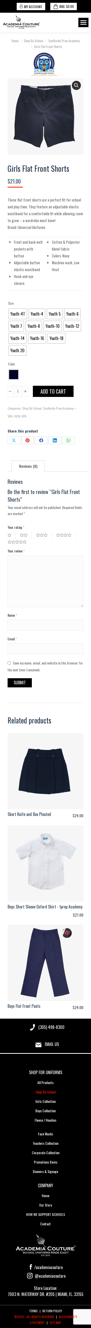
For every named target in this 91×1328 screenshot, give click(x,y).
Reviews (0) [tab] (28, 466)
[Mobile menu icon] (83, 22)
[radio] (18, 314)
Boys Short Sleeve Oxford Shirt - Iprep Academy (45, 907)
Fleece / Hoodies (45, 1120)
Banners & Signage (45, 1171)
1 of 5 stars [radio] (11, 535)
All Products (45, 1082)
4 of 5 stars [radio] (65, 535)
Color (11, 363)
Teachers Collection (45, 1143)
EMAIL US (52, 1044)
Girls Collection (45, 1101)
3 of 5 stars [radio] (44, 535)
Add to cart (53, 391)
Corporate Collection (45, 1152)
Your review (16, 550)
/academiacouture (48, 1267)
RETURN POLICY (52, 1311)
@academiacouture (49, 1276)
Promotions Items (45, 1162)
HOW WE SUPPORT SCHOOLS (45, 1214)
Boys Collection (45, 1110)
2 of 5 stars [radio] (26, 535)
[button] (76, 85)
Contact (45, 1223)
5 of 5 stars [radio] (19, 541)
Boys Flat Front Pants (24, 1006)
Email (12, 638)
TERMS (33, 1311)
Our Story (45, 1205)
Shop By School (32, 408)
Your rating (16, 527)
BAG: (66, 6)
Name (12, 615)
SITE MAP (55, 1322)
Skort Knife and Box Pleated (29, 814)
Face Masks (45, 1133)
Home (45, 1195)
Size (11, 303)
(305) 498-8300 (51, 1027)
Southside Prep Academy (58, 408)
